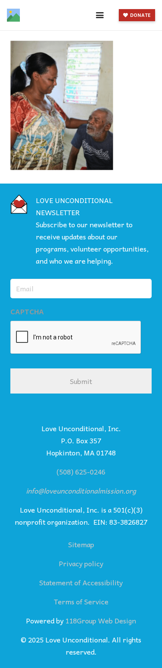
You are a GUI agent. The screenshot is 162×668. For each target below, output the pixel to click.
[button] (99, 15)
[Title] (13, 15)
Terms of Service (81, 601)
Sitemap (81, 544)
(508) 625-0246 (81, 471)
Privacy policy (81, 563)
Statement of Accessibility (81, 582)
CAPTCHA (27, 311)
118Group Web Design (100, 620)
